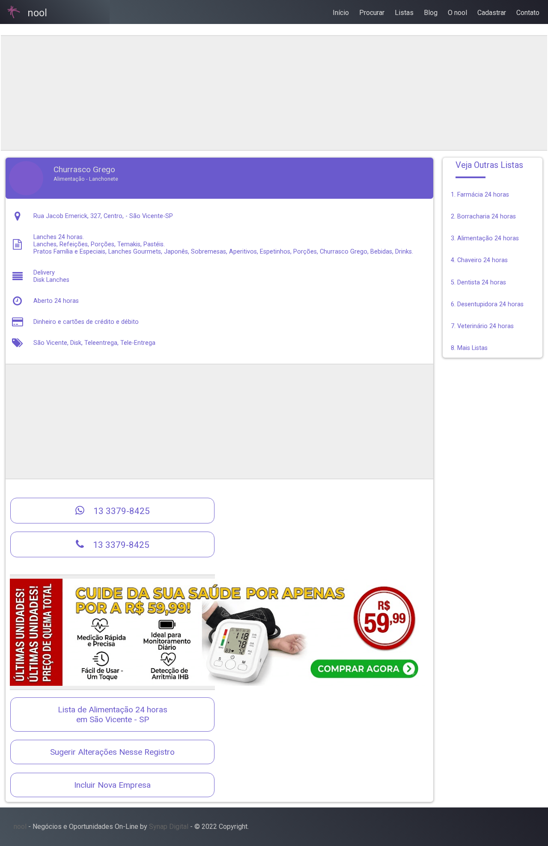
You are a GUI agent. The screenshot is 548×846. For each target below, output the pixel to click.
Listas (404, 13)
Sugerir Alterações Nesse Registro (112, 752)
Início (341, 13)
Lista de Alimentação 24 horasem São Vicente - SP (112, 714)
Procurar (371, 13)
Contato (527, 13)
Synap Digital (168, 826)
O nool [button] (457, 13)
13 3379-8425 (120, 511)
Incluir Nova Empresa (112, 785)
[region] (219, 92)
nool (20, 826)
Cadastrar (491, 13)
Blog (431, 13)
